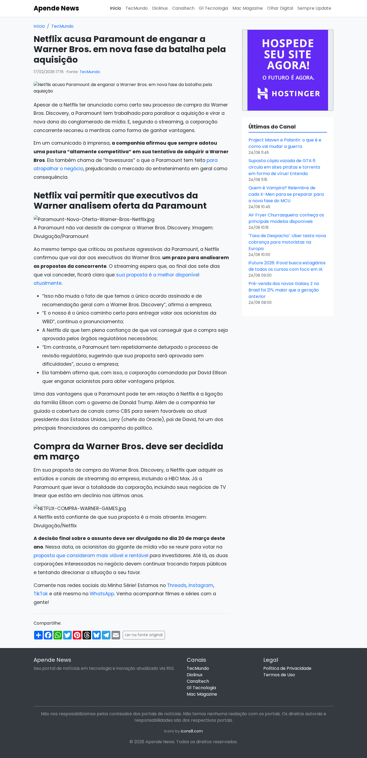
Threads (176, 585)
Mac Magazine (247, 8)
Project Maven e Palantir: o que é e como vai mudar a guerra (285, 143)
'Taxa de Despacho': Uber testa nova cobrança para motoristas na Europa (287, 242)
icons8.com (192, 731)
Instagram (201, 585)
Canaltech (183, 8)
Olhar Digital (280, 8)
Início (115, 8)
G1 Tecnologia (213, 8)
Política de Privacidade (287, 668)
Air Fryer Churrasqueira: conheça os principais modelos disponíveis (286, 218)
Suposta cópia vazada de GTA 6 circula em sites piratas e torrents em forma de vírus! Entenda (284, 167)
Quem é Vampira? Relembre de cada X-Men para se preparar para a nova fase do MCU (286, 194)
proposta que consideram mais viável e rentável (91, 555)
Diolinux (160, 8)
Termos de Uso (279, 675)
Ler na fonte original (144, 635)
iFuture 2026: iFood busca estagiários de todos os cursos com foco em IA (287, 266)
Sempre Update (314, 8)
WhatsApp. (102, 593)
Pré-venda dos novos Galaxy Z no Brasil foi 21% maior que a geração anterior (284, 290)
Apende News (56, 8)
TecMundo (136, 8)
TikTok (41, 593)
